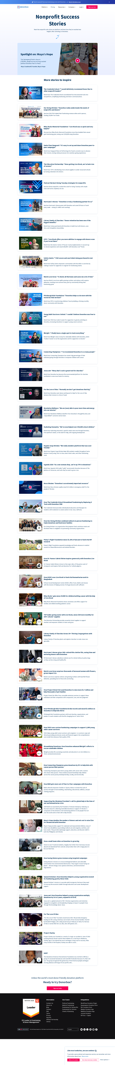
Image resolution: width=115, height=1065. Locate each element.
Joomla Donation (86, 1013)
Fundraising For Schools (69, 1009)
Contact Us (49, 1003)
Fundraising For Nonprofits (70, 1007)
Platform (44, 7)
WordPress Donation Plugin (89, 1003)
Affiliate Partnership (52, 1019)
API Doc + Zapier (86, 1015)
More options (104, 1060)
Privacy (48, 1015)
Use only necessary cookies (89, 1060)
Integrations (85, 1000)
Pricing (53, 7)
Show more (85, 1056)
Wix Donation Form (86, 1007)
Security (48, 1017)
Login (81, 7)
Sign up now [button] (92, 7)
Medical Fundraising (68, 1005)
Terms (48, 1013)
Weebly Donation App (87, 1009)
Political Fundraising (68, 1003)
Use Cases (66, 1000)
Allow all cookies (73, 1060)
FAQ (47, 1011)
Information (50, 1000)
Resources (61, 7)
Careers (48, 1009)
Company (71, 7)
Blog (47, 1007)
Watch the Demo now (75, 2)
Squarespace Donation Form (89, 1005)
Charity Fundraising (68, 1011)
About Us (49, 1005)
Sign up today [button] (57, 988)
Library (48, 1021)
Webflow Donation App (88, 1011)
